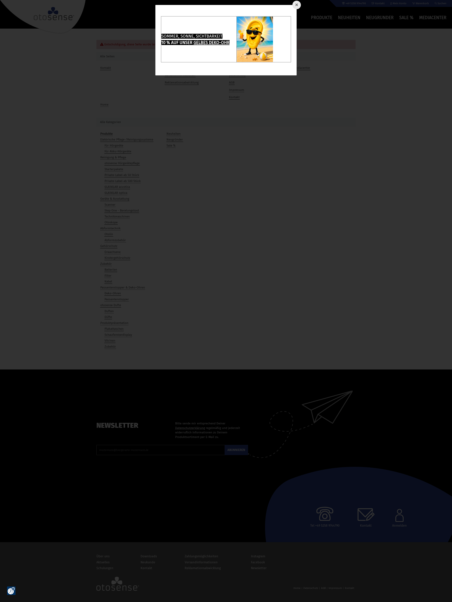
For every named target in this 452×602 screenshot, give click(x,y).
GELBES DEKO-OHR (212, 42)
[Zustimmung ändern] (11, 590)
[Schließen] (296, 5)
